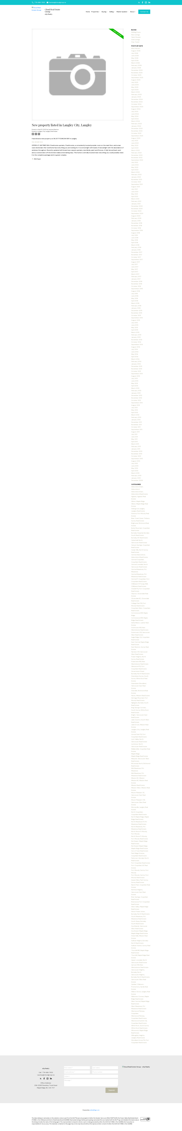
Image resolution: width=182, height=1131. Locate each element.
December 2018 (136, 223)
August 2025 (135, 80)
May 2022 (134, 167)
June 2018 (134, 238)
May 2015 (134, 328)
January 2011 (135, 449)
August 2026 (135, 51)
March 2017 (135, 274)
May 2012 (134, 410)
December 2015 (136, 311)
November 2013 (136, 369)
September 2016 (137, 289)
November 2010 (136, 454)
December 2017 (136, 252)
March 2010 (135, 473)
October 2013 (136, 371)
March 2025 (135, 92)
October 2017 (136, 257)
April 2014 (134, 357)
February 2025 (136, 94)
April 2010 (134, 471)
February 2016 (136, 306)
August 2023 (135, 138)
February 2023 (136, 153)
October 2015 (136, 315)
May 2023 (134, 145)
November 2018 (136, 226)
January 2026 (136, 68)
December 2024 (137, 99)
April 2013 (134, 386)
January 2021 (135, 204)
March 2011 (135, 444)
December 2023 (136, 128)
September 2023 (137, 136)
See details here (37, 142)
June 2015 (134, 325)
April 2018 (134, 243)
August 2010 (135, 461)
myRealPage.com (94, 1110)
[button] (38, 2)
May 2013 (134, 383)
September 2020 (137, 213)
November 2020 (137, 209)
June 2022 (135, 165)
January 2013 (135, 393)
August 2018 (135, 233)
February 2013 (136, 391)
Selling (111, 12)
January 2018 (135, 250)
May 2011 (134, 439)
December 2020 (137, 206)
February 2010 (136, 476)
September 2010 (137, 459)
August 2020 (135, 216)
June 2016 (134, 296)
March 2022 (135, 172)
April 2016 (134, 301)
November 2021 (136, 179)
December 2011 (136, 422)
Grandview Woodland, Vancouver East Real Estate (138, 685)
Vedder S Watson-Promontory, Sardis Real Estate (139, 986)
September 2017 (137, 260)
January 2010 (136, 478)
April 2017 (134, 272)
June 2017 (134, 267)
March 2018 (135, 245)
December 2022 (136, 155)
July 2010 (134, 463)
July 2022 (134, 162)
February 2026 (136, 65)
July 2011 (134, 434)
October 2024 (136, 104)
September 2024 (137, 107)
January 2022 (136, 177)
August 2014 (135, 347)
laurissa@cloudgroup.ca (57, 2)
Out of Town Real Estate (139, 851)
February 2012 (136, 417)
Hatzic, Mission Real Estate (140, 696)
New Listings (135, 35)
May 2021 (134, 194)
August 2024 (135, 109)
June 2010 (134, 466)
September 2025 (137, 78)
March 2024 (135, 121)
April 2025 (134, 90)
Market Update (122, 12)
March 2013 (135, 388)
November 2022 (136, 158)
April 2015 (134, 330)
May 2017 (134, 269)
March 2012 (135, 415)
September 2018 (137, 230)
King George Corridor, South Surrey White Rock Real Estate (140, 710)
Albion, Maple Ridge (138, 501)
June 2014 (134, 352)
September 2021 (137, 184)
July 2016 (134, 294)
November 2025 (136, 73)
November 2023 (136, 131)
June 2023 (135, 143)
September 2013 (137, 374)
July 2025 (134, 82)
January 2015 (136, 337)
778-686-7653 (39, 2)
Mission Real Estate (138, 785)
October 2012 (136, 400)
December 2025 (137, 70)
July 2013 (134, 378)
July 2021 (134, 189)
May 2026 (134, 58)
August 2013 (135, 376)
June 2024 (135, 114)
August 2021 (135, 187)
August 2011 (135, 432)
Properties (95, 12)
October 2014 (136, 342)
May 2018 (134, 240)
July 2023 (134, 141)
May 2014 (134, 354)
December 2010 (136, 451)
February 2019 (136, 218)
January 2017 (136, 279)
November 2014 (136, 340)
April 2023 (134, 148)
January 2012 (135, 420)
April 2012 (134, 412)
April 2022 (134, 170)
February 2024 (136, 124)
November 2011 (136, 425)
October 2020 (136, 211)
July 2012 (134, 408)
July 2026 (134, 53)
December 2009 (137, 480)
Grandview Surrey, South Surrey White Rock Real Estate (139, 678)
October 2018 (136, 228)
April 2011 (134, 442)
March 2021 (135, 199)
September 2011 (136, 429)
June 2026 (135, 56)
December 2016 (136, 281)
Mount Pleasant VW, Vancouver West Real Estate (138, 802)
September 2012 (137, 403)
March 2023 (135, 150)
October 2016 (136, 286)
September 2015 (137, 318)
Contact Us (144, 12)
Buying (104, 12)
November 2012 (136, 398)
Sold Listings (135, 40)
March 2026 (135, 63)
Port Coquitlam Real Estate (140, 863)
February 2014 (136, 361)
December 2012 (136, 395)
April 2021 (134, 196)
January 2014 (136, 364)
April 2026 (134, 61)
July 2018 (134, 235)
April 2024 (135, 119)
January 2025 (136, 97)
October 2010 (136, 456)
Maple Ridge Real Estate (139, 756)
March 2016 (135, 303)
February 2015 (136, 335)
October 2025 (136, 75)
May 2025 (134, 87)
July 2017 (134, 264)
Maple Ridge (135, 754)
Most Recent (135, 48)
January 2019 (136, 221)
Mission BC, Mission (137, 778)
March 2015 (135, 332)
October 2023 (136, 133)
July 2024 (134, 111)
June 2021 (134, 192)
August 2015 (135, 320)
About (132, 12)
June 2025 (135, 85)
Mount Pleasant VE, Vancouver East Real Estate (138, 795)
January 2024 (136, 126)
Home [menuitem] (88, 12)
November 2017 (136, 255)
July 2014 (134, 349)
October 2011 (135, 427)
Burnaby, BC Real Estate (139, 538)
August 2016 (135, 291)
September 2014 (137, 344)
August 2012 (135, 405)
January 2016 (136, 308)
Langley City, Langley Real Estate (47, 131)
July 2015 (134, 323)
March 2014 (135, 359)
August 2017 (135, 262)
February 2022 (136, 175)
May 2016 (134, 298)
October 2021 (136, 182)
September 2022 (137, 160)
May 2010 (134, 468)
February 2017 (136, 276)
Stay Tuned (135, 42)
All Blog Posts (136, 32)
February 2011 (136, 446)
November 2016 (136, 284)
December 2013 (136, 366)
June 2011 (134, 437)
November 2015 (136, 313)
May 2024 (134, 116)
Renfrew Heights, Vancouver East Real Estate (138, 892)
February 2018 (136, 247)
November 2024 (137, 102)
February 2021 (136, 201)
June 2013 (134, 381)
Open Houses (136, 37)
